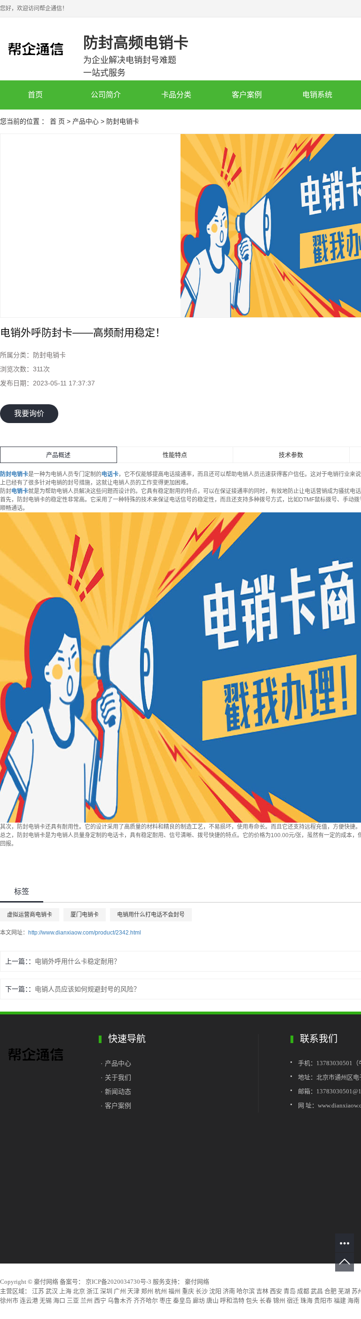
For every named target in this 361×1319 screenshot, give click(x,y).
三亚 (73, 1300)
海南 (353, 1300)
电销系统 (317, 95)
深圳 (106, 1291)
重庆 (188, 1291)
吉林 (262, 1291)
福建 (340, 1300)
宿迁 (293, 1300)
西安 (276, 1291)
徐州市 (9, 1300)
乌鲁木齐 (120, 1300)
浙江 (92, 1291)
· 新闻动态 (116, 1091)
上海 (65, 1291)
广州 (120, 1291)
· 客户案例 (116, 1105)
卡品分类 (176, 95)
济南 (229, 1291)
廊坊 (199, 1300)
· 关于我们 (116, 1077)
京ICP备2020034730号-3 (118, 1281)
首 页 (57, 121)
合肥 (330, 1291)
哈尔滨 (245, 1291)
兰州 (86, 1300)
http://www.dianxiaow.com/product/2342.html (84, 932)
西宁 (100, 1300)
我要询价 (29, 413)
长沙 (202, 1291)
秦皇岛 (182, 1300)
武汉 (52, 1291)
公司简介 (106, 95)
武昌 (317, 1291)
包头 (252, 1300)
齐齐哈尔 (145, 1300)
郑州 (147, 1291)
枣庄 (165, 1300)
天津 (133, 1291)
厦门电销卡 (85, 914)
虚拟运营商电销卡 (29, 914)
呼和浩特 (232, 1300)
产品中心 (85, 121)
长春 (265, 1300)
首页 (35, 95)
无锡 (45, 1300)
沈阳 (215, 1291)
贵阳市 (323, 1300)
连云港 (29, 1300)
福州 (174, 1291)
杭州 (161, 1291)
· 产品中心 (117, 1063)
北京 (79, 1291)
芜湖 (344, 1291)
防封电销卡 (122, 121)
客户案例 (247, 95)
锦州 (279, 1300)
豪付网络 (196, 1281)
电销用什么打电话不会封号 (151, 914)
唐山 (212, 1300)
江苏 (38, 1291)
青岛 (289, 1291)
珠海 (306, 1300)
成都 (303, 1291)
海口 (59, 1300)
